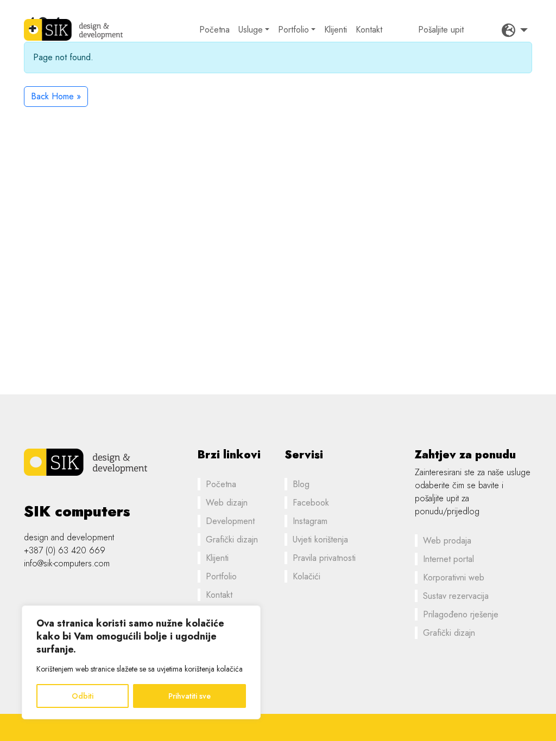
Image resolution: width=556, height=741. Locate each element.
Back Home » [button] (56, 96)
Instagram (310, 521)
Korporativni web (453, 577)
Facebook (311, 502)
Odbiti (82, 696)
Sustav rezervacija (456, 596)
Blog (301, 484)
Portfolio (293, 29)
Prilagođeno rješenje (460, 614)
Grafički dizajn (232, 539)
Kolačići (306, 576)
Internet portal (448, 559)
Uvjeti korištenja (320, 539)
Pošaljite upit (441, 29)
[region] (141, 662)
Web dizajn (227, 502)
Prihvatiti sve (189, 696)
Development (230, 521)
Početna (214, 29)
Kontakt (369, 29)
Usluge (250, 29)
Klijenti (335, 29)
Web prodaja (447, 540)
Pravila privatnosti (324, 558)
